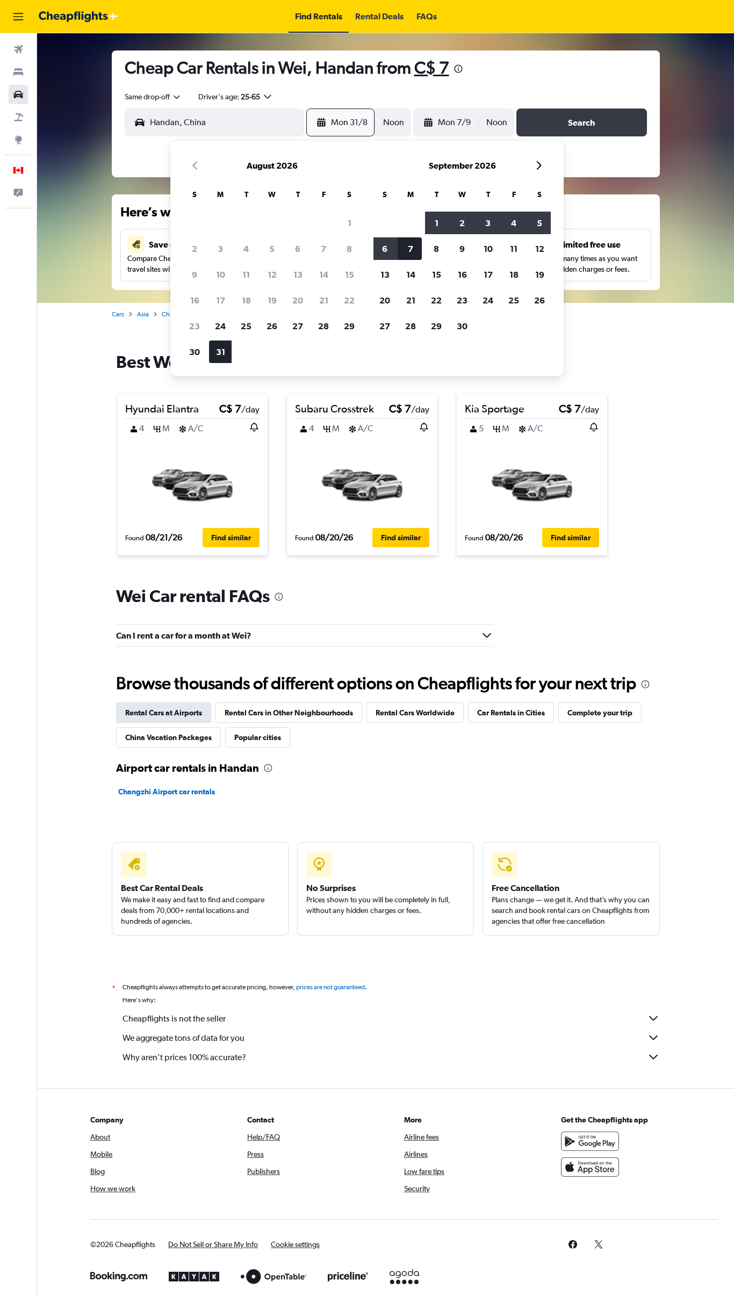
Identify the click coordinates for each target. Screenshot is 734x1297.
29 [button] (349, 326)
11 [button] (246, 274)
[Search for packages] (18, 117)
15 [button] (349, 274)
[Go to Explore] (18, 139)
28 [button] (323, 326)
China (170, 314)
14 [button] (323, 274)
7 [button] (323, 248)
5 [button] (272, 248)
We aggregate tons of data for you (183, 1038)
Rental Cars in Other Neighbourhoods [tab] (289, 712)
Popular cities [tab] (257, 737)
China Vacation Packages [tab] (168, 737)
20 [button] (297, 300)
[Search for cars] (18, 94)
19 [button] (272, 300)
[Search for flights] (18, 49)
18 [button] (246, 300)
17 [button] (220, 300)
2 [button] (194, 248)
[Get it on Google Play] (590, 1141)
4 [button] (246, 248)
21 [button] (323, 300)
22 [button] (349, 300)
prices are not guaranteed (330, 987)
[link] (573, 1244)
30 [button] (194, 352)
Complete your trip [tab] (599, 712)
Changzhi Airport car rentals (166, 791)
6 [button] (297, 248)
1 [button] (349, 223)
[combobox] (153, 96)
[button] (18, 16)
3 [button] (220, 248)
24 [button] (220, 326)
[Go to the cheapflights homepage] (78, 16)
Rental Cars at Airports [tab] (163, 712)
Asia (143, 314)
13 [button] (298, 274)
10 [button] (220, 274)
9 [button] (194, 274)
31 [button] (220, 352)
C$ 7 (431, 67)
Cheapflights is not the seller (174, 1018)
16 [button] (194, 300)
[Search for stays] (18, 72)
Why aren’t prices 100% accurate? (184, 1057)
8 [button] (349, 248)
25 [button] (246, 326)
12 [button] (272, 274)
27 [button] (297, 326)
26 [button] (272, 326)
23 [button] (194, 326)
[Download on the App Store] (590, 1167)
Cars (118, 314)
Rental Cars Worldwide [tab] (415, 712)
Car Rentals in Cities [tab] (511, 712)
